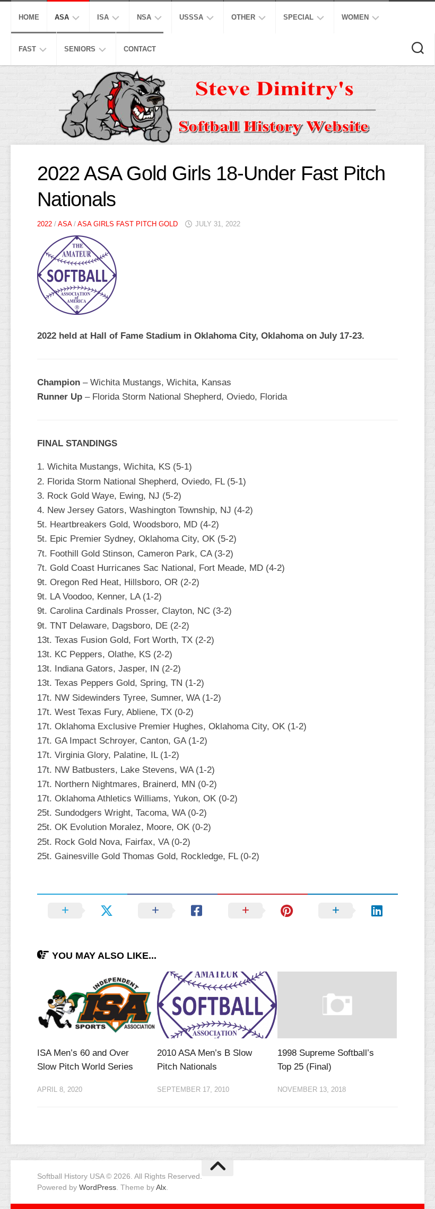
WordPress (97, 1187)
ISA (103, 17)
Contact (140, 49)
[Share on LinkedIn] (353, 911)
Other (243, 17)
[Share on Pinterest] (263, 911)
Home (29, 17)
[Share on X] (82, 911)
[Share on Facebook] (172, 911)
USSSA (191, 17)
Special (298, 17)
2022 (44, 224)
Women (355, 17)
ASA (62, 17)
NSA (144, 17)
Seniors (79, 49)
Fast (27, 49)
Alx (161, 1187)
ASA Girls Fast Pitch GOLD (127, 224)
